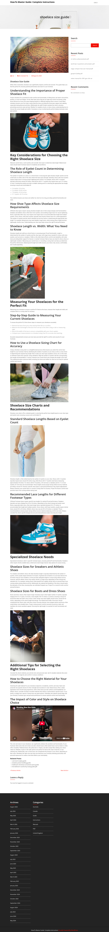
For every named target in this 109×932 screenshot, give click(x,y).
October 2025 (14, 846)
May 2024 (13, 921)
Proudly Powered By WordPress (68, 930)
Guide (35, 816)
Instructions (36, 820)
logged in (20, 783)
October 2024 (14, 899)
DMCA (96, 2)
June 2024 (13, 916)
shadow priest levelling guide (21, 763)
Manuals (35, 824)
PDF (34, 829)
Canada (35, 811)
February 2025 (14, 881)
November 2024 (15, 894)
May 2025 (13, 868)
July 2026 (12, 811)
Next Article (64, 770)
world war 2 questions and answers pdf (82, 64)
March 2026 (13, 824)
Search (74, 38)
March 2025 (13, 877)
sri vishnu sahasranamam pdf (80, 59)
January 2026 (14, 833)
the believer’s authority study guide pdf (24, 767)
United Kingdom (38, 833)
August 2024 (14, 907)
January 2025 (14, 886)
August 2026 (14, 807)
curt (13, 76)
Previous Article (15, 770)
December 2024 (15, 890)
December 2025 (15, 837)
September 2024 (15, 903)
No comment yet (23, 76)
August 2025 (14, 855)
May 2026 (13, 816)
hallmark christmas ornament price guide (25, 765)
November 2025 (15, 842)
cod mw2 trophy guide (19, 761)
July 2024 (12, 912)
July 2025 (12, 859)
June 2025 (13, 864)
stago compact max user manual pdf (82, 69)
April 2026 (13, 820)
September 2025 (15, 851)
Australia (35, 807)
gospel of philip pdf (76, 73)
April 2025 (13, 872)
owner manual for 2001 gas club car (81, 78)
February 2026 (14, 829)
